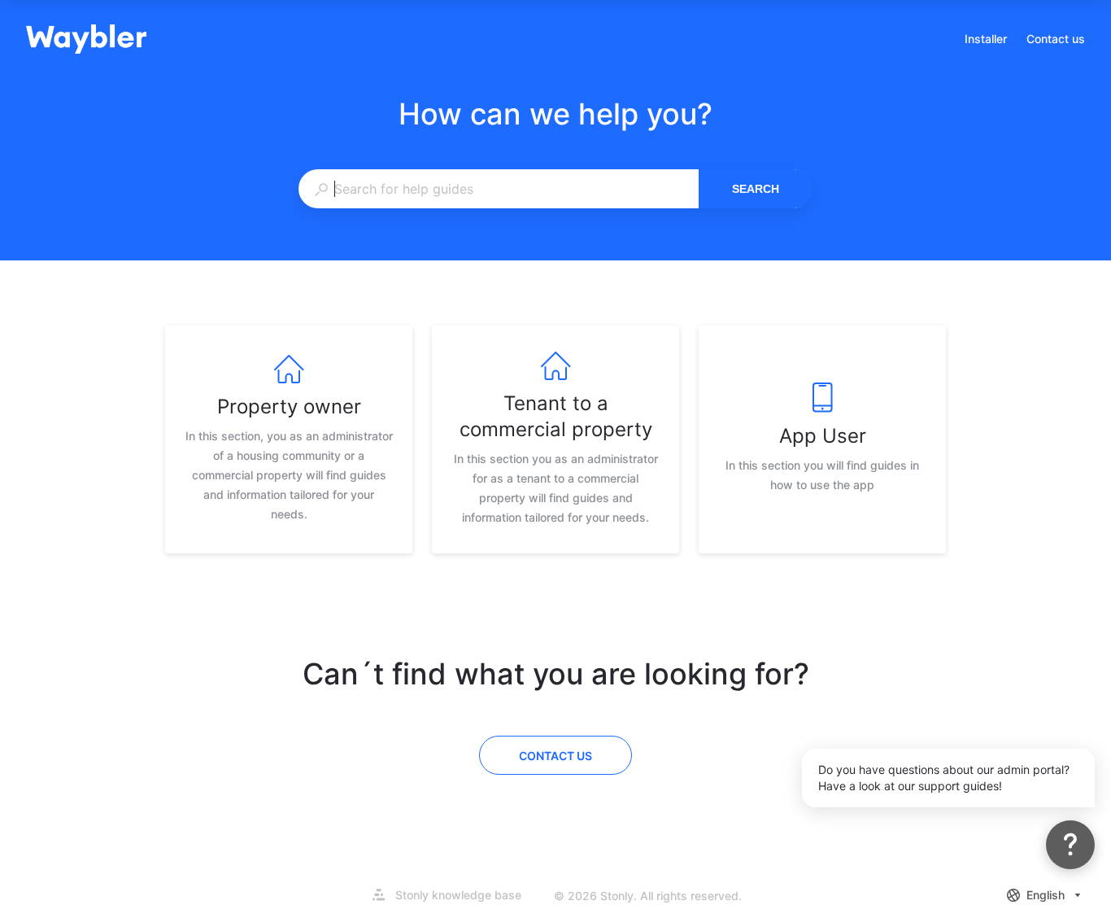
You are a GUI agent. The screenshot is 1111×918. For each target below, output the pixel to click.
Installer (986, 40)
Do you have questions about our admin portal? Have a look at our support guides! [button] (944, 778)
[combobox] (498, 188)
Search (755, 188)
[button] (1070, 844)
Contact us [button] (1055, 39)
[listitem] (288, 439)
